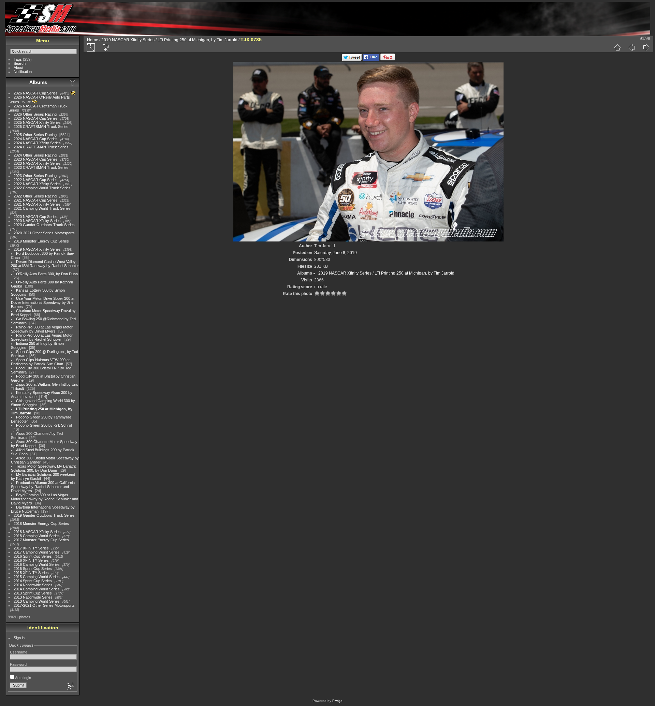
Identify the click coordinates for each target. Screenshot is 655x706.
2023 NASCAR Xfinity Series (37, 163)
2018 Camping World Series (37, 536)
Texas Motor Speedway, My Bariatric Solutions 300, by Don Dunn (44, 468)
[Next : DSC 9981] (646, 47)
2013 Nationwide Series (33, 597)
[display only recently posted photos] (73, 82)
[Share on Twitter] (352, 59)
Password (18, 664)
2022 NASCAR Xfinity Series (37, 184)
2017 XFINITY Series (31, 548)
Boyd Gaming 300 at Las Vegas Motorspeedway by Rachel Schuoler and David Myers (44, 499)
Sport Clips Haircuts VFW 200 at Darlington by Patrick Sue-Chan (40, 362)
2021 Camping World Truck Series (42, 208)
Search (20, 63)
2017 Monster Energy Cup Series (41, 540)
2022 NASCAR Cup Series (36, 180)
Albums (38, 82)
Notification (23, 72)
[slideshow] (106, 47)
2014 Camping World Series (37, 589)
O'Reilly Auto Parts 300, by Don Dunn (47, 274)
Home (92, 40)
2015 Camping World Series (37, 577)
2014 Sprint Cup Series (33, 581)
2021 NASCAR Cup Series (36, 200)
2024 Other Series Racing (35, 155)
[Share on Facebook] (371, 59)
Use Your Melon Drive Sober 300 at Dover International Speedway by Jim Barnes (42, 302)
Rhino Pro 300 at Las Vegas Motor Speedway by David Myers (42, 329)
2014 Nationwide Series (33, 585)
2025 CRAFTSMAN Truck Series (41, 126)
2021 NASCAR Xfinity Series (37, 204)
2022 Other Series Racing (35, 196)
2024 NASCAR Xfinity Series (37, 143)
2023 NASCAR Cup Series (36, 159)
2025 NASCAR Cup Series (36, 118)
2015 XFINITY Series (31, 573)
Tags (18, 59)
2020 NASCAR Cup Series (36, 217)
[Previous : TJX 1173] (632, 47)
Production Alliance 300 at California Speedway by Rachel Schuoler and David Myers (43, 487)
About (18, 67)
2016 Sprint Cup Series (33, 556)
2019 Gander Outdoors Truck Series (44, 515)
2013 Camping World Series (37, 601)
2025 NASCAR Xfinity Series (37, 122)
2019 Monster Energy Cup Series (41, 241)
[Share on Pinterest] (387, 59)
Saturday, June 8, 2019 (335, 252)
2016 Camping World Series (37, 564)
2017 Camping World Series (37, 552)
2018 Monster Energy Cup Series (41, 523)
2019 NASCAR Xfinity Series (37, 249)
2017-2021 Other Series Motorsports (44, 605)
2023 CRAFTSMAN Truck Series (41, 167)
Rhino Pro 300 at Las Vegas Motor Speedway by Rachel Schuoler (42, 337)
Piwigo (337, 701)
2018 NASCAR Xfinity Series (37, 532)
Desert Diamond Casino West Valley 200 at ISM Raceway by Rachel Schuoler (45, 264)
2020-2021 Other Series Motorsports (44, 233)
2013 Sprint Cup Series (33, 593)
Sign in (19, 638)
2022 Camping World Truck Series (42, 188)
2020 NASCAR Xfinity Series (37, 221)
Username (18, 652)
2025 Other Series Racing (35, 135)
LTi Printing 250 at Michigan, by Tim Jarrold (197, 40)
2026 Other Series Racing (35, 114)
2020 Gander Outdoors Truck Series (44, 225)
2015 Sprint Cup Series (33, 569)
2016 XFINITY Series (31, 560)
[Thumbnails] (617, 47)
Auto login (22, 678)
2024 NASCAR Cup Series (36, 139)
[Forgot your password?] (70, 686)
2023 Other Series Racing (35, 176)
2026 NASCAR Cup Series (36, 93)
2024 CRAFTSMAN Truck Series (41, 147)
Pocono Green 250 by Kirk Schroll (44, 425)
